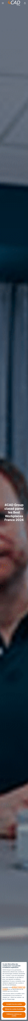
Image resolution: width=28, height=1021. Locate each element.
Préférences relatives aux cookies (14, 1015)
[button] (25, 3)
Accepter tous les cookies (14, 1004)
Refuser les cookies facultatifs (14, 1009)
